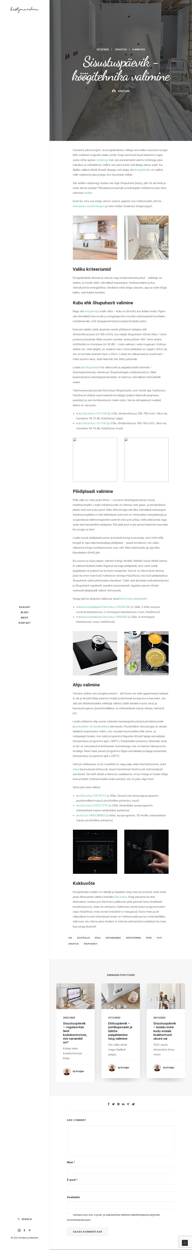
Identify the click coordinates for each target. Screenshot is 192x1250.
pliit (159, 938)
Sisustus (121, 49)
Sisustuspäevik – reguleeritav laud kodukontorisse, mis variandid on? (75, 1032)
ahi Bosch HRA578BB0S (91, 815)
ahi (70, 938)
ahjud (76, 769)
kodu (98, 938)
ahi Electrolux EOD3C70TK (92, 805)
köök (149, 938)
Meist (24, 617)
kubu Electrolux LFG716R (91, 423)
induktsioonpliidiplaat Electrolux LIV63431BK (103, 607)
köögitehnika (142, 169)
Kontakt (25, 622)
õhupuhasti (90, 944)
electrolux (83, 938)
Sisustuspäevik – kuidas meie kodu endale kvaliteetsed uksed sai (164, 1031)
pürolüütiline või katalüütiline (91, 726)
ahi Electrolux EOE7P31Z (91, 795)
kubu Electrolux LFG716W (91, 413)
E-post (72, 1180)
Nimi (71, 1162)
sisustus (74, 944)
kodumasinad (113, 938)
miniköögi (102, 160)
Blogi (25, 612)
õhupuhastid (92, 367)
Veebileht (73, 1197)
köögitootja (92, 311)
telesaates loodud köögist (89, 206)
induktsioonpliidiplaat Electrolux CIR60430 (101, 617)
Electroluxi (121, 897)
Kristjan (124, 91)
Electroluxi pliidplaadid (133, 598)
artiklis (88, 193)
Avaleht (24, 607)
